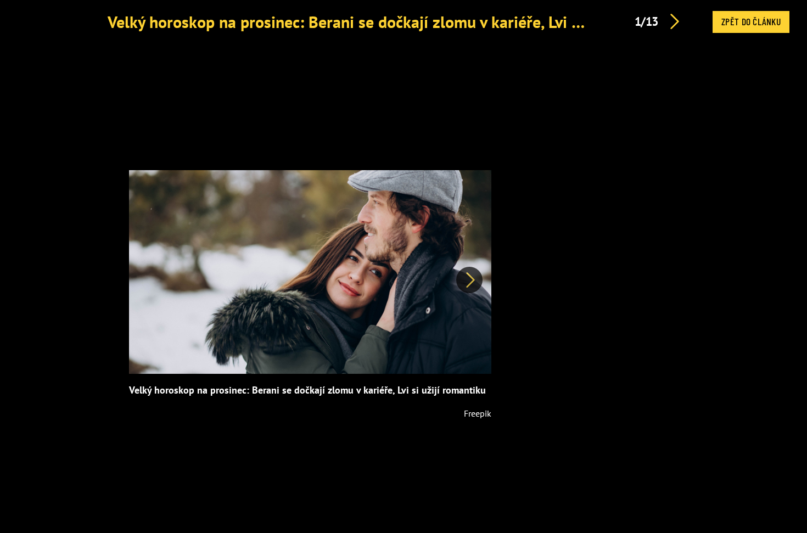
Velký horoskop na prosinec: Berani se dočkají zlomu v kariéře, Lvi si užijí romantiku (400, 21)
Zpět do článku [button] (751, 21)
